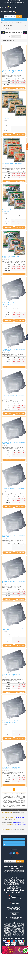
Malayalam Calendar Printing (8, 815)
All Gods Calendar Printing (7, 817)
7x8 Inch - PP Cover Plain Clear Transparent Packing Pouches (13, 489)
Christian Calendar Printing (7, 827)
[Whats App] (25, 950)
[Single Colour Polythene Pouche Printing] (14, 103)
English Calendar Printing (18, 812)
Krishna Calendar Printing (7, 819)
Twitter (14, 853)
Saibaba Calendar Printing (20, 824)
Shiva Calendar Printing (19, 817)
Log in (17, 3)
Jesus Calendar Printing (20, 827)
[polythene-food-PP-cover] (14, 57)
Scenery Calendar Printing (18, 829)
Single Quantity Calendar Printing (9, 831)
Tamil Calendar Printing (7, 812)
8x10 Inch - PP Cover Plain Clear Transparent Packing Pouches (13, 628)
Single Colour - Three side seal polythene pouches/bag (12, 117)
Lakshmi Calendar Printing (18, 822)
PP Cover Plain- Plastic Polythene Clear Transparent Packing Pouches (12, 71)
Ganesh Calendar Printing (19, 819)
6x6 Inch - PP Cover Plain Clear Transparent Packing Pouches (13, 350)
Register (12, 3)
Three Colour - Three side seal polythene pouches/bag (12, 210)
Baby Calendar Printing (7, 829)
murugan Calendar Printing (7, 824)
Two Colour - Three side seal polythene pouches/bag (12, 164)
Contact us (27, 146)
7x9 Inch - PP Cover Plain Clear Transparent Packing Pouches (13, 535)
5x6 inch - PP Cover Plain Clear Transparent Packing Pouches (13, 303)
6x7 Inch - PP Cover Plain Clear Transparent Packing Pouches (13, 396)
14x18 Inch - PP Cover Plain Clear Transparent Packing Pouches (11, 768)
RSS (17, 853)
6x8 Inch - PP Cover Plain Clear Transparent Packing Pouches (13, 443)
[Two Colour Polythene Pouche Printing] (14, 150)
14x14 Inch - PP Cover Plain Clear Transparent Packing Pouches (11, 721)
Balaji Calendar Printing (7, 822)
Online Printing (4, 22)
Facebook (10, 853)
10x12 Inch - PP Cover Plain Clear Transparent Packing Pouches (11, 675)
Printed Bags (10, 22)
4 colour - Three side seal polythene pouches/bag (11, 257)
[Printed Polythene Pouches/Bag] (14, 196)
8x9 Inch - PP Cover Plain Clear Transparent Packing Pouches (13, 582)
